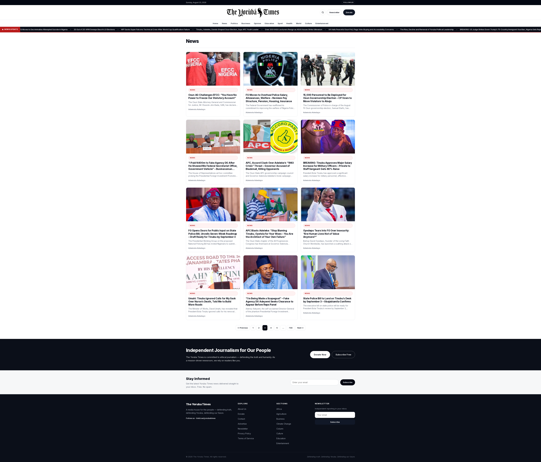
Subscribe (347, 382)
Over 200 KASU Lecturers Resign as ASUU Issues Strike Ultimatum (254, 29)
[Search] (323, 12)
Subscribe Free (343, 354)
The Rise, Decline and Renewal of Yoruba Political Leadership (388, 29)
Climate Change (283, 424)
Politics (234, 23)
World (298, 23)
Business (245, 23)
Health (289, 23)
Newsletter (334, 12)
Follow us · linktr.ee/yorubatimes (201, 418)
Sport (280, 23)
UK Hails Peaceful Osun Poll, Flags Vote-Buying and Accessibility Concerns (322, 29)
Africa (279, 409)
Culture (308, 23)
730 (290, 328)
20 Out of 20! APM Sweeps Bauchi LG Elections (55, 29)
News (224, 23)
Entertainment (321, 23)
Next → (300, 328)
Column (279, 428)
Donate (349, 12)
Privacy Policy (244, 433)
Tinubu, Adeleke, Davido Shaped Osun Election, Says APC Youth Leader (188, 29)
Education (269, 23)
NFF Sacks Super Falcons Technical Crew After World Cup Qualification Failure (116, 29)
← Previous (243, 328)
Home (215, 23)
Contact (241, 419)
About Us (242, 409)
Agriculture (281, 414)
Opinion (257, 23)
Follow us (348, 2)
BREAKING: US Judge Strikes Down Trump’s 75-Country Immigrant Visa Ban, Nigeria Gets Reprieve (463, 29)
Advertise (242, 424)
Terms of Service (246, 438)
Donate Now (320, 354)
